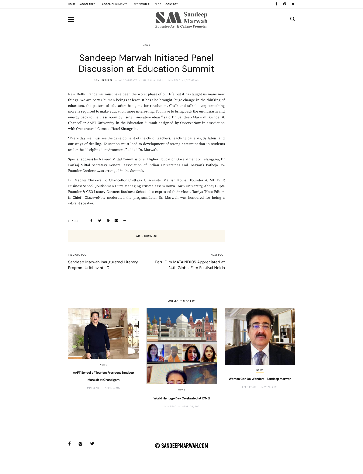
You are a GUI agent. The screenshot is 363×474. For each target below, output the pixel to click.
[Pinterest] (108, 220)
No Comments (128, 80)
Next (286, 358)
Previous (77, 358)
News (146, 45)
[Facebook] (276, 4)
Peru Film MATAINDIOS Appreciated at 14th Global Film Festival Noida (190, 264)
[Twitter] (293, 4)
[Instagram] (284, 4)
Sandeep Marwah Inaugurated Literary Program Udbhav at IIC (103, 264)
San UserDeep (103, 80)
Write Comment (146, 236)
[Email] (116, 220)
